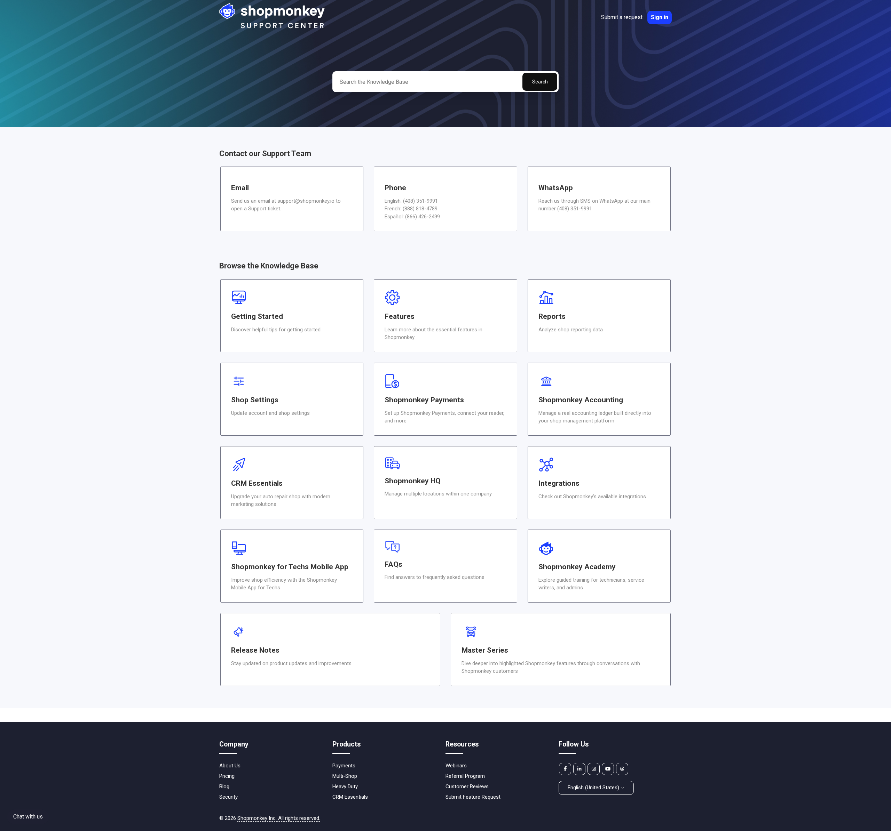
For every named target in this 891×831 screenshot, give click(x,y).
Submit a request (621, 17)
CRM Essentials (350, 797)
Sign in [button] (659, 17)
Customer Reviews (467, 786)
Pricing (227, 776)
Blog (224, 786)
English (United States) (594, 787)
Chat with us (28, 816)
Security (228, 797)
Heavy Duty (345, 786)
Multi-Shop (344, 776)
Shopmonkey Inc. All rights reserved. (278, 818)
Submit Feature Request (473, 797)
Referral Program (465, 776)
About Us (230, 766)
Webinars (456, 766)
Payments (343, 766)
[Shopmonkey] (272, 27)
